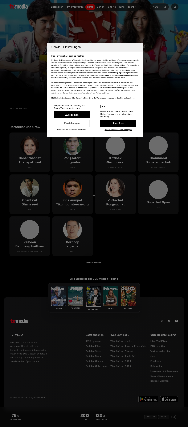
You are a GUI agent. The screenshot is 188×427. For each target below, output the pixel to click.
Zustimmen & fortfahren (72, 114)
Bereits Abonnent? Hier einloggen (118, 130)
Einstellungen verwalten (72, 123)
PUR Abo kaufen (118, 123)
